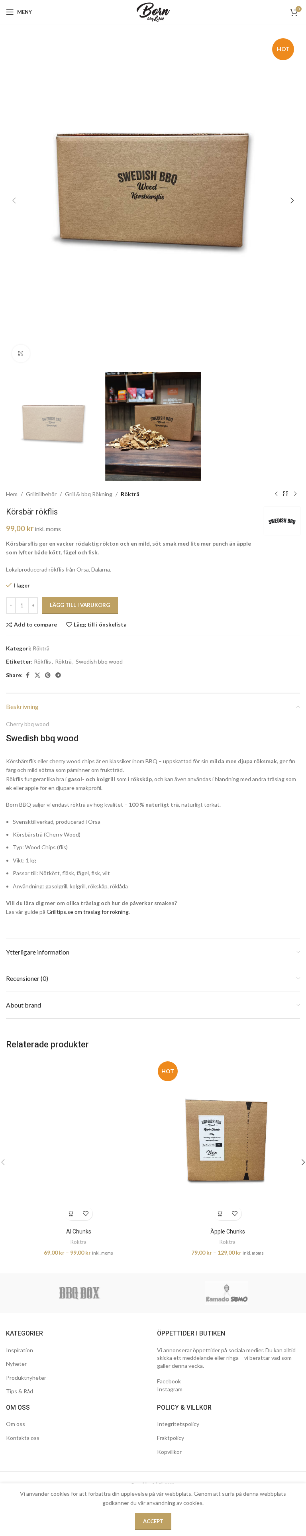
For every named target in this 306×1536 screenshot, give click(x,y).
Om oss (15, 1423)
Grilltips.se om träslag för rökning (88, 911)
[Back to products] (285, 494)
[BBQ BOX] (79, 1293)
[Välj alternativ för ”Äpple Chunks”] (221, 1213)
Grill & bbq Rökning (88, 494)
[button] (14, 200)
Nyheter (16, 1363)
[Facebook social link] (27, 675)
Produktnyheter (26, 1377)
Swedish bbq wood (99, 661)
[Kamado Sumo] (226, 1293)
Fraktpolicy (170, 1437)
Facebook (169, 1381)
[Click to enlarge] (21, 354)
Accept (153, 1521)
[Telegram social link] (58, 675)
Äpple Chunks (227, 1231)
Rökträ (130, 494)
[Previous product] (276, 494)
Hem (12, 494)
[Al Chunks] (78, 1141)
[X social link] (37, 675)
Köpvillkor (169, 1451)
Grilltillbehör (41, 494)
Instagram (169, 1389)
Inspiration (19, 1350)
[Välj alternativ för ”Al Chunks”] (71, 1213)
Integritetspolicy (178, 1423)
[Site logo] (153, 11)
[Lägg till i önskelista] (85, 1213)
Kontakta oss (22, 1437)
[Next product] (295, 494)
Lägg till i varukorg (80, 605)
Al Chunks (78, 1231)
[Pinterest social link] (48, 675)
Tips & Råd (19, 1391)
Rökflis (42, 661)
